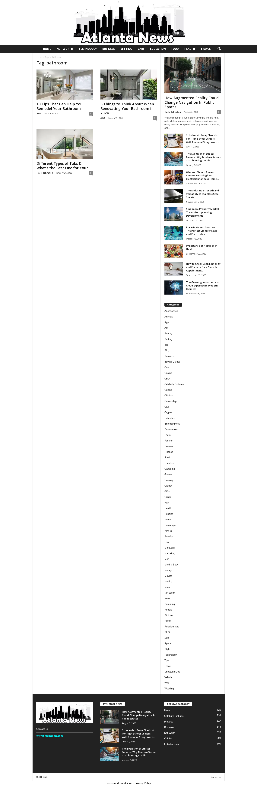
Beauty (168, 333)
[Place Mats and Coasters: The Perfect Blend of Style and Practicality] (173, 233)
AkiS (38, 113)
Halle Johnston (44, 172)
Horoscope (170, 525)
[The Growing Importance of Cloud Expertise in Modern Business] (173, 287)
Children (168, 395)
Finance (168, 451)
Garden (168, 485)
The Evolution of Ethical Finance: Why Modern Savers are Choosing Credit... (203, 157)
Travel (206, 49)
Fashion (168, 440)
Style (167, 649)
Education (158, 49)
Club (166, 406)
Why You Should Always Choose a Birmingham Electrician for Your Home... (202, 175)
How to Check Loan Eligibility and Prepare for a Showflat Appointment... (203, 267)
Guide (167, 497)
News (167, 598)
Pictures (168, 615)
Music (167, 587)
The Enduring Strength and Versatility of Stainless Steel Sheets (202, 194)
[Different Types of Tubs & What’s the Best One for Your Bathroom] (64, 144)
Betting (126, 49)
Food (175, 49)
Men (166, 559)
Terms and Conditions (119, 782)
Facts (167, 435)
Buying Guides (172, 361)
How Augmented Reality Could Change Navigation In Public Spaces (191, 102)
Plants (167, 621)
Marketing (169, 553)
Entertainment (172, 423)
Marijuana (169, 547)
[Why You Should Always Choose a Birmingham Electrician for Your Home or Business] (173, 177)
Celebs (168, 389)
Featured (169, 446)
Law (166, 542)
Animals (168, 316)
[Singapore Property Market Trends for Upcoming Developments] (173, 214)
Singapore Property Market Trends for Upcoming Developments (202, 212)
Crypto (168, 412)
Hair (166, 502)
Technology (88, 49)
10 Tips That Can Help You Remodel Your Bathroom (59, 106)
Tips (166, 660)
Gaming (168, 480)
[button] (219, 49)
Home (47, 49)
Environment (171, 429)
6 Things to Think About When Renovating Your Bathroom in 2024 (127, 109)
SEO (167, 632)
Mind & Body (171, 564)
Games (168, 474)
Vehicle (168, 677)
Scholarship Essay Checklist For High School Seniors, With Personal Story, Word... (202, 139)
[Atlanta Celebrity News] (128, 22)
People (168, 609)
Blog (166, 350)
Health (189, 49)
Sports (168, 643)
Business (108, 49)
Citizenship (170, 401)
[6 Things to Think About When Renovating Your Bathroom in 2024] (128, 85)
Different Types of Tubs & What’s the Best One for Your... (63, 165)
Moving (168, 581)
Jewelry (168, 536)
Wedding (169, 688)
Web (166, 683)
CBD (167, 378)
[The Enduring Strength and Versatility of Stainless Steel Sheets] (173, 196)
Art (166, 327)
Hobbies (168, 513)
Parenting (169, 604)
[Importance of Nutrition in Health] (173, 251)
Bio (166, 344)
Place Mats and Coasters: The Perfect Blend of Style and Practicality (201, 231)
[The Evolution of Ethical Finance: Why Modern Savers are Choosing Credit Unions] (173, 159)
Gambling (169, 468)
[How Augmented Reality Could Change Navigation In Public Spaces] (192, 75)
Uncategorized (172, 671)
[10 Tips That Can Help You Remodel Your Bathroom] (64, 85)
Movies (168, 575)
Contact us (216, 776)
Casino (168, 373)
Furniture (169, 463)
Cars (141, 49)
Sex (166, 637)
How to (168, 530)
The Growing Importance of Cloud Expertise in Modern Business (202, 285)
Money (168, 570)
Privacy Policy (143, 782)
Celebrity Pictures (174, 384)
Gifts (167, 491)
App (166, 322)
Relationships (171, 626)
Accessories (171, 311)
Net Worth (65, 49)
